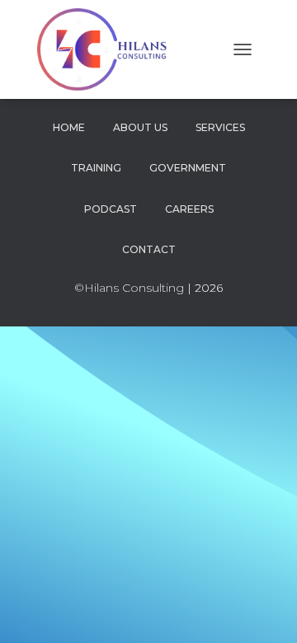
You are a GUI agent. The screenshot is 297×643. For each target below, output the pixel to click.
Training (96, 168)
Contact (149, 249)
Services (220, 127)
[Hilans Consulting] (112, 49)
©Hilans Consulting (129, 287)
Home (69, 127)
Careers (189, 209)
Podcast (110, 209)
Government (187, 168)
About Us (140, 127)
